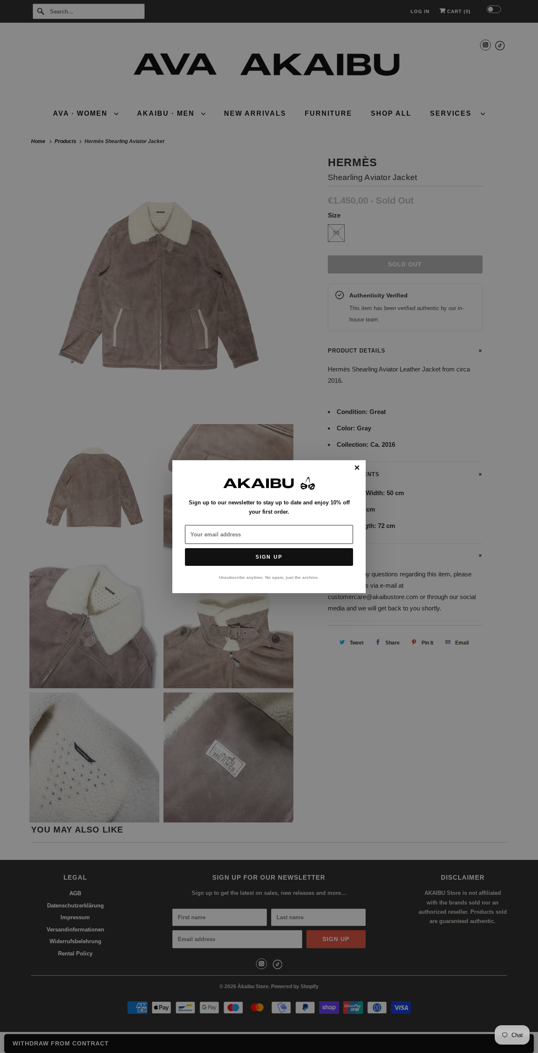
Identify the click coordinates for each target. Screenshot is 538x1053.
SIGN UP (269, 557)
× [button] (357, 467)
